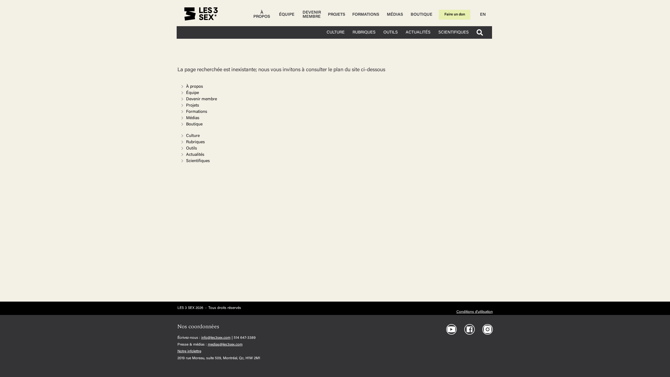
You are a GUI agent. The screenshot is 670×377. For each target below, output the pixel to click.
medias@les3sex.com (225, 345)
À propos (261, 14)
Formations (365, 15)
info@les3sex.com (216, 338)
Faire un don (454, 14)
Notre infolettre (189, 351)
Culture (193, 136)
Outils (191, 148)
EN (483, 15)
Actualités (195, 155)
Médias (395, 15)
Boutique (421, 15)
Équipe (286, 15)
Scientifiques (198, 161)
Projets (336, 15)
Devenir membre (312, 14)
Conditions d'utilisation (474, 312)
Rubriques (195, 142)
